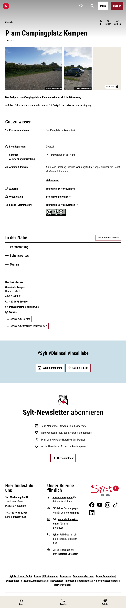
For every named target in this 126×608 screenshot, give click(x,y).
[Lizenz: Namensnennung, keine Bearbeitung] (56, 214)
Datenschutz (85, 580)
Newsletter (57, 580)
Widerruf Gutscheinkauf (106, 580)
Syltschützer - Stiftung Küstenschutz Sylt (27, 580)
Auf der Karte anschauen (108, 237)
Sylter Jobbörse (60, 534)
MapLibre (110, 86)
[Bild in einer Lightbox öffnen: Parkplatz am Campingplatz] (33, 68)
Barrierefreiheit (62, 584)
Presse (37, 576)
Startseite (9, 22)
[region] (107, 68)
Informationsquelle (62, 497)
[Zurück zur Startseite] (6, 6)
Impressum (70, 580)
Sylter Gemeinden (105, 576)
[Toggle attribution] (117, 87)
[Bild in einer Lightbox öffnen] (105, 490)
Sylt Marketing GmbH (21, 576)
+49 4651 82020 (18, 512)
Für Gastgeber (50, 576)
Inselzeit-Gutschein (68, 553)
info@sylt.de (19, 516)
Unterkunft (73, 512)
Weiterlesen (52, 180)
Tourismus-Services (83, 576)
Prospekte (65, 576)
